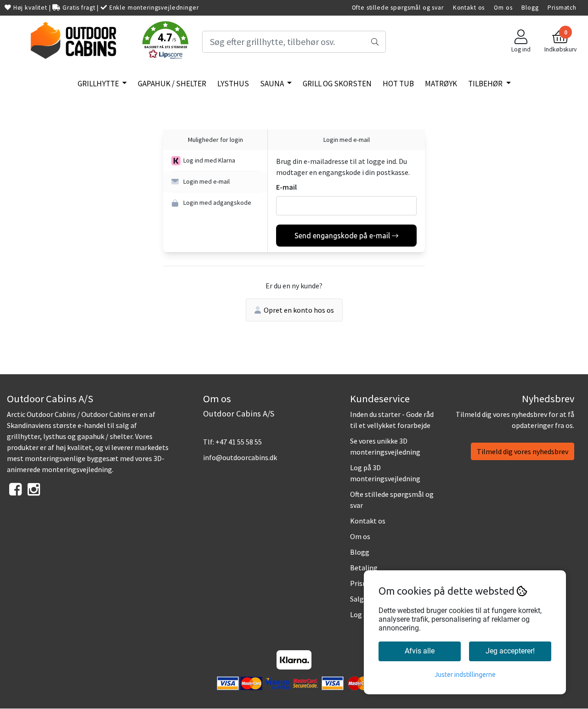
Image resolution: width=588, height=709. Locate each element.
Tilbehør (486, 84)
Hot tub (398, 84)
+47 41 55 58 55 (238, 441)
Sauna (272, 84)
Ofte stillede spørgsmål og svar (398, 7)
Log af (360, 614)
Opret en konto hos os (299, 310)
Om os (503, 7)
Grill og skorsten (337, 84)
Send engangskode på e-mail (342, 235)
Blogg (529, 7)
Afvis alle (420, 651)
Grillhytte (99, 84)
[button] (165, 41)
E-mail (286, 186)
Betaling (364, 567)
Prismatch (562, 7)
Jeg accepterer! (510, 651)
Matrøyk (441, 84)
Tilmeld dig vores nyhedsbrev (522, 451)
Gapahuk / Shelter (172, 84)
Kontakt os (469, 7)
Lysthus (233, 84)
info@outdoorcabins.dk (240, 457)
